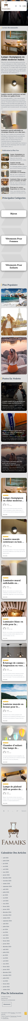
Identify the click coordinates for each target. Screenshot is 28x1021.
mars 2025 (6, 903)
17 (17, 811)
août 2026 (5, 858)
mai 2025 (5, 898)
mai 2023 (5, 958)
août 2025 (5, 889)
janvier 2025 (6, 909)
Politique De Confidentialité (8, 1000)
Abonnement (4, 998)
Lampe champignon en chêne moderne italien (17, 155)
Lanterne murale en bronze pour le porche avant (13, 707)
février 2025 (6, 906)
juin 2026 (5, 863)
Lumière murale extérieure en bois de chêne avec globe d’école (13, 95)
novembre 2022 (7, 975)
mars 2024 (6, 938)
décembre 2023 (7, 946)
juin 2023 (5, 955)
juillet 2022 (6, 978)
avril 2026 (5, 869)
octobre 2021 (6, 989)
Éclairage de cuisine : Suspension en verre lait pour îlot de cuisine (18, 189)
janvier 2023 (6, 969)
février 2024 (6, 941)
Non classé (5, 495)
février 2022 (6, 984)
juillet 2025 (6, 892)
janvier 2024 (6, 944)
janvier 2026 (6, 875)
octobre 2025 (6, 883)
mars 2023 (6, 964)
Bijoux (13, 213)
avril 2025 (5, 901)
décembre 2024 (7, 912)
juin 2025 (5, 895)
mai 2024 (5, 932)
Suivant (24, 811)
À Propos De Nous (6, 996)
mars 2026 (6, 872)
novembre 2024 (7, 915)
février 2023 (6, 966)
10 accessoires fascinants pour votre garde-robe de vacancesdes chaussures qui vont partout (12, 463)
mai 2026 (5, 866)
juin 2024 (5, 929)
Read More (5, 514)
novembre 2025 (7, 881)
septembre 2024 (7, 921)
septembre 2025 (7, 886)
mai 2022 (5, 981)
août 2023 (5, 949)
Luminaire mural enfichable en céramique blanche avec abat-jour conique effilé (13, 132)
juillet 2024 (6, 926)
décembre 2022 (7, 972)
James (8, 504)
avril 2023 (5, 961)
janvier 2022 (6, 986)
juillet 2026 (6, 860)
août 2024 (5, 923)
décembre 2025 (7, 878)
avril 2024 (5, 935)
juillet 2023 (6, 952)
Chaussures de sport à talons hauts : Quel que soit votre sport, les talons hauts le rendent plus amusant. (13, 432)
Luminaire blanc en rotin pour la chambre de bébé (18, 179)
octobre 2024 (6, 918)
